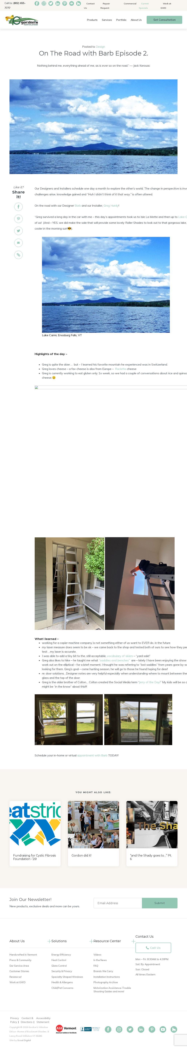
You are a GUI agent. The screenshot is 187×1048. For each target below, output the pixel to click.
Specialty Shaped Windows (67, 976)
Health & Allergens (62, 982)
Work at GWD (166, 5)
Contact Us (89, 5)
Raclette (120, 369)
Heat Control (58, 960)
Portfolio (121, 19)
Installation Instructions (107, 976)
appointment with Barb (92, 755)
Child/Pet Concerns (62, 987)
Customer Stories (19, 971)
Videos (97, 954)
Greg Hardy (111, 205)
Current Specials (144, 5)
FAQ (96, 965)
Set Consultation (164, 19)
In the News (100, 960)
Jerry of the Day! (149, 682)
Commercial (130, 3)
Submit (159, 903)
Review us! (15, 976)
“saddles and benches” (114, 660)
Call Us (155, 948)
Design (100, 46)
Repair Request (105, 5)
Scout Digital (24, 1040)
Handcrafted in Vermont (23, 954)
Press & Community (20, 960)
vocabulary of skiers (120, 656)
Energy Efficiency (61, 954)
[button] (92, 20)
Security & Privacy (61, 971)
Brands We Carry (103, 971)
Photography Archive (106, 982)
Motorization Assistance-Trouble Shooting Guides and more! (112, 989)
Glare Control (59, 965)
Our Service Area (19, 965)
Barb (78, 205)
